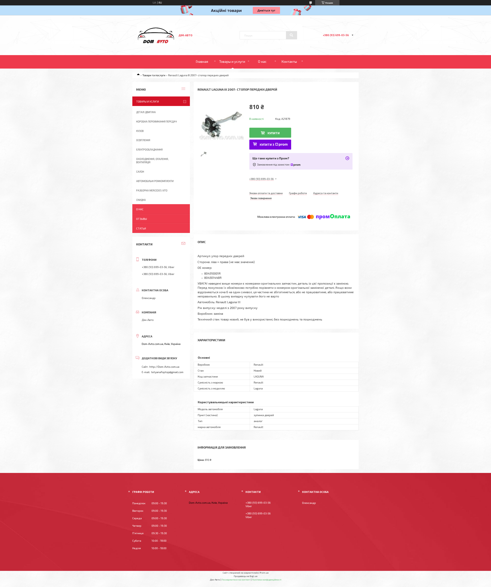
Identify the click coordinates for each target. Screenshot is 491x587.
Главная (202, 61)
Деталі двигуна (146, 112)
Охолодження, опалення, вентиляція (152, 160)
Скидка (141, 199)
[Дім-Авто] (156, 44)
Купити (274, 133)
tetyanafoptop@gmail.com (167, 372)
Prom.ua (264, 572)
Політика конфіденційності (266, 579)
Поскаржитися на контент (236, 579)
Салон (140, 171)
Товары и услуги (232, 61)
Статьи (141, 228)
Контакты (289, 61)
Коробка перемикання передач (156, 121)
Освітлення (143, 140)
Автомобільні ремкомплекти (155, 181)
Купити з (267, 144)
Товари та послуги (153, 75)
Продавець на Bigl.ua (245, 576)
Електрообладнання (149, 149)
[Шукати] (291, 35)
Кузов (140, 130)
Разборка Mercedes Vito (151, 190)
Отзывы (141, 218)
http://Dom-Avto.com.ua (164, 366)
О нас (262, 61)
